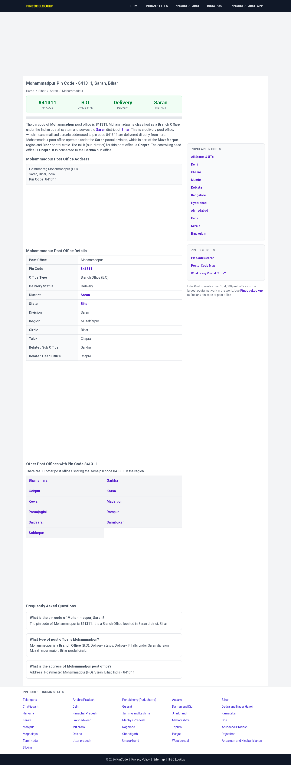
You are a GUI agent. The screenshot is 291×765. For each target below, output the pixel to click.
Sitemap (159, 759)
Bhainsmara (38, 480)
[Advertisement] (145, 42)
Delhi (194, 164)
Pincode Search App (247, 6)
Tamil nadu (30, 740)
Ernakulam (198, 233)
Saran (100, 130)
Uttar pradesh (82, 740)
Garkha (112, 480)
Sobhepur (36, 533)
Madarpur (114, 501)
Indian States (157, 6)
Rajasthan (228, 734)
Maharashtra (181, 720)
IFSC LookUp (177, 759)
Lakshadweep (82, 720)
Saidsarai (36, 522)
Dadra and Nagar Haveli (237, 706)
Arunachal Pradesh (235, 727)
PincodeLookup (251, 290)
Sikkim (27, 747)
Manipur (28, 727)
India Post (215, 6)
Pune (194, 218)
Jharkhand (179, 713)
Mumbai (196, 180)
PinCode (122, 759)
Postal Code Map (203, 265)
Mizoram (79, 727)
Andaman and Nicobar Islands (242, 740)
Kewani (34, 501)
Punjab (177, 734)
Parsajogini (38, 512)
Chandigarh (130, 734)
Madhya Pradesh (133, 720)
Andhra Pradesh (84, 699)
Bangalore (198, 195)
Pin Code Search (202, 258)
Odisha (77, 734)
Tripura (177, 727)
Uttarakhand (130, 740)
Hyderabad (199, 203)
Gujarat (127, 706)
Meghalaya (30, 734)
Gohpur (34, 491)
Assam (177, 699)
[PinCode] (40, 6)
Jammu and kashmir (136, 713)
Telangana (30, 699)
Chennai (196, 172)
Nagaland (128, 727)
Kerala (195, 226)
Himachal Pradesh (85, 713)
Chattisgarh (31, 706)
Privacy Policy (140, 759)
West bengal (180, 740)
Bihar (125, 130)
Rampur (113, 512)
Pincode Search (187, 6)
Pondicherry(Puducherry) (139, 699)
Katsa (111, 491)
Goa (224, 720)
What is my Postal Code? (208, 273)
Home (134, 6)
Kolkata (196, 187)
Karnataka (229, 713)
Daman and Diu (182, 706)
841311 (86, 269)
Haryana (28, 713)
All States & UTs (202, 157)
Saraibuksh (115, 522)
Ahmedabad (199, 210)
